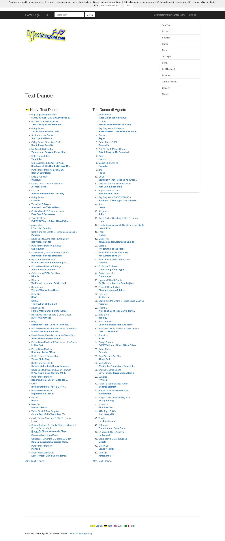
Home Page (32, 15)
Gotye (50, 323)
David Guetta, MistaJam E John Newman (51, 371)
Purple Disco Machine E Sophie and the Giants (54, 330)
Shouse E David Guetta (49, 454)
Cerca (90, 14)
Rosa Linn (36, 295)
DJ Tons (47, 192)
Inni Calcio (167, 75)
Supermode (45, 288)
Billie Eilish (104, 316)
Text (109, 525)
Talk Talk (104, 295)
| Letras (96, 525)
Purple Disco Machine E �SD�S (47, 171)
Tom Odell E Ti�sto (46, 206)
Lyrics (120, 525)
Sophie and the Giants (42, 137)
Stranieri (166, 37)
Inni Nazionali (168, 69)
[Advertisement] (90, 67)
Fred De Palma (116, 323)
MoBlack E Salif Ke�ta (49, 150)
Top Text (166, 25)
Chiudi (128, 5)
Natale (165, 94)
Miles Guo (39, 406)
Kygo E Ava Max (39, 178)
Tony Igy (105, 454)
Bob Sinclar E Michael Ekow (46, 123)
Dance (165, 43)
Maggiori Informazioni (110, 5)
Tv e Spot (166, 56)
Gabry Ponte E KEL (40, 157)
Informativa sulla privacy (80, 533)
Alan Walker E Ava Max (110, 357)
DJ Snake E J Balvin (111, 268)
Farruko (35, 399)
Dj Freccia (44, 433)
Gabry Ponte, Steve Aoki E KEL (46, 144)
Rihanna (49, 282)
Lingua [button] (192, 14)
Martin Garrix (117, 364)
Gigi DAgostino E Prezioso (51, 116)
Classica (166, 87)
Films (164, 62)
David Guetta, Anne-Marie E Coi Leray (50, 240)
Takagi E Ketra (50, 219)
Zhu (102, 171)
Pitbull (102, 233)
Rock (164, 50)
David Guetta (49, 309)
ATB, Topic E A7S (107, 413)
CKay (48, 385)
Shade (107, 420)
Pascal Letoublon (107, 275)
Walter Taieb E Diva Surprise (49, 413)
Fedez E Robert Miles (112, 288)
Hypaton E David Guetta (49, 261)
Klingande (103, 213)
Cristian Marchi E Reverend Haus (47, 213)
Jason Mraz (41, 226)
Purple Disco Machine (43, 351)
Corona (44, 302)
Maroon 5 (106, 406)
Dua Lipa (103, 378)
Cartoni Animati (169, 81)
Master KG (116, 240)
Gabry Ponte (45, 130)
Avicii (102, 157)
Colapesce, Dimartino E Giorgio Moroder (51, 440)
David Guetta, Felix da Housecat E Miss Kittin (53, 337)
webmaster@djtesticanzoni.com (169, 14)
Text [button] (46, 14)
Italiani (165, 31)
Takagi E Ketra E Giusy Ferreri (113, 385)
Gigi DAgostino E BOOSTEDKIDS (50, 164)
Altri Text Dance (35, 461)
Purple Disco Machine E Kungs (46, 268)
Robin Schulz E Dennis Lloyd (45, 357)
